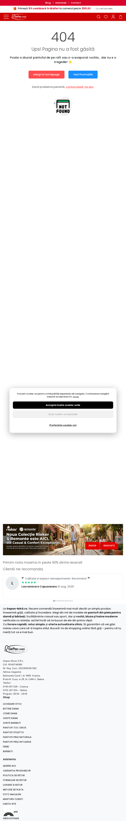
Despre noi (9, 766)
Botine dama (11, 708)
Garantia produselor (17, 770)
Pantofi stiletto (13, 732)
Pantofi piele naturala (17, 737)
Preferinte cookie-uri (62, 425)
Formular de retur (15, 780)
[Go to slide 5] (60, 600)
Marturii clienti (13, 799)
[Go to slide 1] (60, 552)
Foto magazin (12, 794)
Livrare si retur (12, 784)
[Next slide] (119, 540)
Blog (48, 2)
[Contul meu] (113, 17)
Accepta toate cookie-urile (63, 405)
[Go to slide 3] (63, 552)
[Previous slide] (7, 540)
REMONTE (109, 545)
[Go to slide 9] (67, 600)
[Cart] (120, 17)
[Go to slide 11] (70, 600)
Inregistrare (11, 818)
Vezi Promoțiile (83, 74)
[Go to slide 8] (65, 600)
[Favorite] (106, 17)
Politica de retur (14, 775)
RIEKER (92, 545)
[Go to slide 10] (68, 600)
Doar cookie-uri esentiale (63, 414)
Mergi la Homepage (46, 74)
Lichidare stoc (12, 704)
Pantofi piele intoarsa (17, 741)
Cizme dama (10, 713)
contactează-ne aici (79, 87)
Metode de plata (13, 789)
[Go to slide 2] (62, 552)
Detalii (76, 396)
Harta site (9, 803)
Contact (76, 2)
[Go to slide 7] (63, 600)
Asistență (60, 2)
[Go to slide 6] (62, 600)
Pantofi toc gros (14, 727)
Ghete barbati (12, 723)
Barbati (8, 751)
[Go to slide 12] (72, 600)
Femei (6, 746)
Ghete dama (10, 718)
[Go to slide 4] (65, 552)
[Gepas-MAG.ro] (21, 17)
